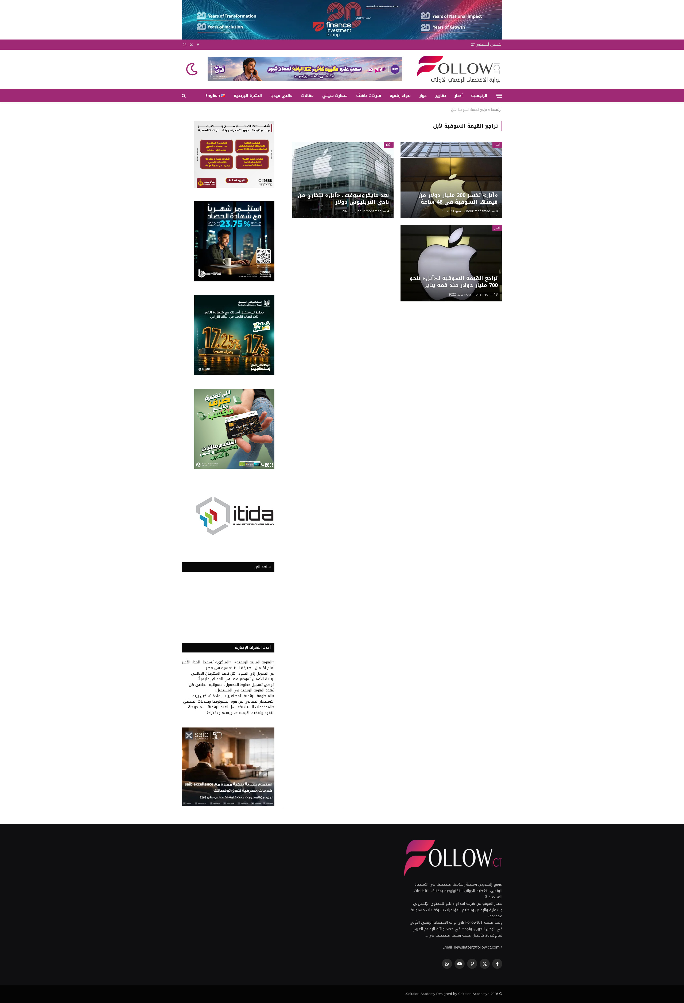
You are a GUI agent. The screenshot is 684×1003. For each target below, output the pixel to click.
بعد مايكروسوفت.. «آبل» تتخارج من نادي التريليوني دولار (343, 199)
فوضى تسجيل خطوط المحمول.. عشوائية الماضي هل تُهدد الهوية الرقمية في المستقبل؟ (231, 687)
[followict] (456, 69)
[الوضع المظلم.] (192, 69)
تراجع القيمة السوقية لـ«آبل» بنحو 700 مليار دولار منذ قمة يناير (454, 282)
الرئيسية (479, 95)
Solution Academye (473, 993)
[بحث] (184, 96)
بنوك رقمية (400, 95)
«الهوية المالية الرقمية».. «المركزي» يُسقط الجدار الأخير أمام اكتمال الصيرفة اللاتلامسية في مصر (228, 665)
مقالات (307, 95)
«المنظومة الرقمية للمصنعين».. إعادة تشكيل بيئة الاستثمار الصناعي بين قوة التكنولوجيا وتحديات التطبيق (228, 698)
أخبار (458, 95)
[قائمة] (499, 96)
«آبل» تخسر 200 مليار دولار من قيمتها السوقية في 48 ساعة (458, 199)
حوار (423, 95)
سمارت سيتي (335, 95)
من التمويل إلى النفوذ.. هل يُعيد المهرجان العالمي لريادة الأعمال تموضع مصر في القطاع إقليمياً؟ (232, 676)
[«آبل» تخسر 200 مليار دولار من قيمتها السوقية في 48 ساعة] (451, 180)
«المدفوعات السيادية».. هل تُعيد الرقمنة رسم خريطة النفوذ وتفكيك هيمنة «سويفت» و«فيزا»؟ (231, 709)
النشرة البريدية (248, 95)
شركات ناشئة (368, 95)
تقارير (440, 95)
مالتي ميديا (281, 95)
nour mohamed (478, 211)
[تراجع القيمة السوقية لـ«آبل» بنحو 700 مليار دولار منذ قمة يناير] (451, 263)
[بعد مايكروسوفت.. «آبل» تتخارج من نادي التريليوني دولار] (343, 180)
